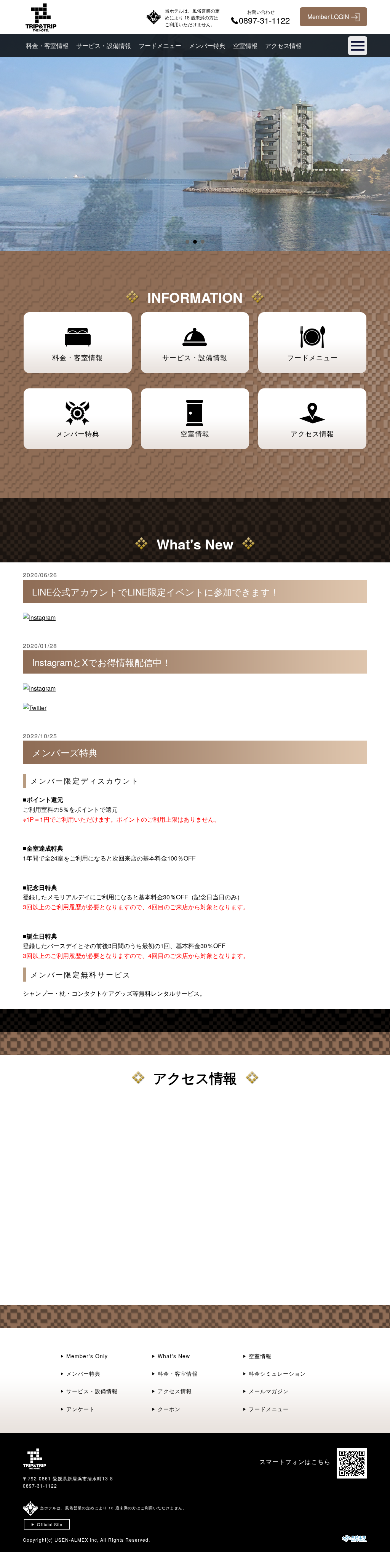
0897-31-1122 (40, 1485)
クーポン (169, 1409)
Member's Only (87, 1356)
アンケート (80, 1409)
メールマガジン (269, 1391)
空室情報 (245, 45)
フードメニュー (160, 45)
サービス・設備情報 (103, 45)
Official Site (49, 1524)
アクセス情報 (283, 45)
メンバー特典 (207, 45)
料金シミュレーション (277, 1373)
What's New (174, 1356)
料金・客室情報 (47, 45)
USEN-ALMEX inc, (76, 1539)
